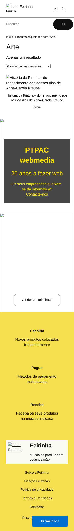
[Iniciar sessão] (55, 9)
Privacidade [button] (50, 521)
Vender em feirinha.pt (37, 300)
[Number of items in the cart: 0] (64, 9)
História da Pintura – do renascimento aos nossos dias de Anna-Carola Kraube (37, 98)
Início (9, 36)
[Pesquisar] (63, 24)
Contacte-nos (37, 194)
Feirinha (11, 11)
